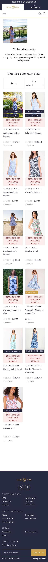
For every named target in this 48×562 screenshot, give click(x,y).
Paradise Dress (11, 189)
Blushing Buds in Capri (12, 369)
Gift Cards (29, 501)
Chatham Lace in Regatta (10, 253)
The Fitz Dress (11, 130)
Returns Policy (30, 498)
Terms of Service (31, 531)
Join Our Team (30, 518)
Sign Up (36, 552)
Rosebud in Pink (31, 251)
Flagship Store (7, 522)
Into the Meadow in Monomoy (33, 370)
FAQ (4, 498)
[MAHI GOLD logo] (24, 479)
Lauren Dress (32, 130)
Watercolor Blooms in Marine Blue (34, 311)
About (4, 515)
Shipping (5, 504)
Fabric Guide (30, 504)
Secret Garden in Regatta (10, 194)
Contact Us (6, 501)
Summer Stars (9, 428)
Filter (14, 84)
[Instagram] (20, 487)
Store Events (29, 515)
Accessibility (6, 531)
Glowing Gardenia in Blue (12, 312)
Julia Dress (31, 248)
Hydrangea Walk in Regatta (11, 135)
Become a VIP (7, 518)
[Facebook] (27, 487)
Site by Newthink (39, 558)
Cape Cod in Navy (33, 192)
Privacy (5, 535)
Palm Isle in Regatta (33, 133)
